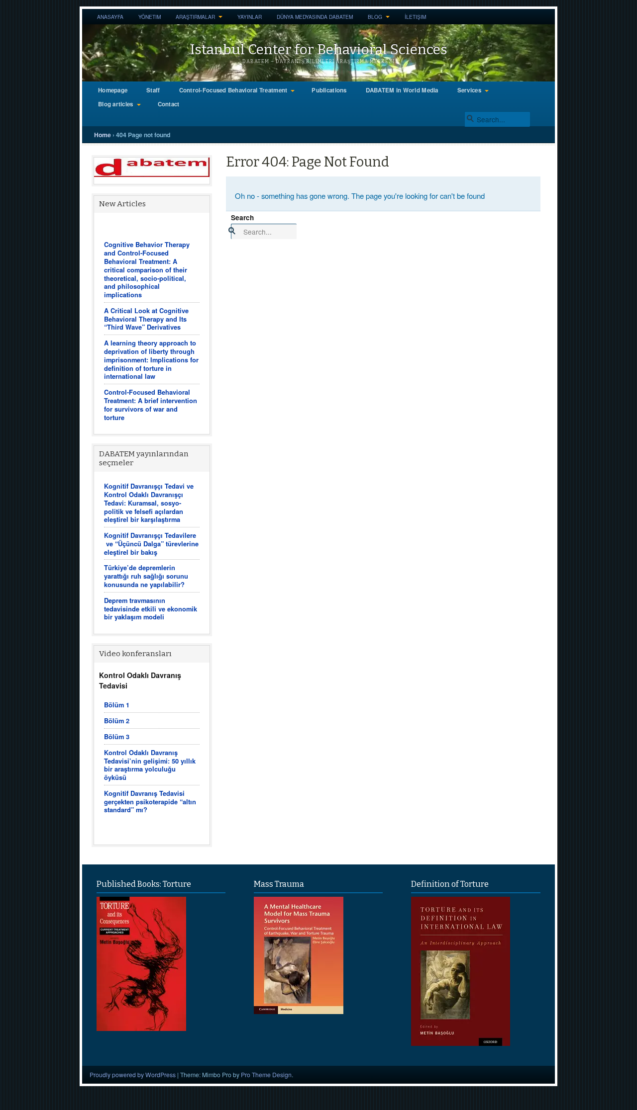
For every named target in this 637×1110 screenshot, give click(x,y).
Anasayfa (110, 16)
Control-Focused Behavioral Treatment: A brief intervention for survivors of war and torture (150, 404)
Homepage (112, 90)
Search (242, 217)
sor (170, 576)
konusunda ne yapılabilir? (144, 584)
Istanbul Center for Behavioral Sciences (318, 49)
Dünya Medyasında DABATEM (315, 16)
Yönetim (149, 16)
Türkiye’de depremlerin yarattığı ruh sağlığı (139, 572)
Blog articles (115, 104)
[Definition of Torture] (460, 1043)
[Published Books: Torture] (141, 1028)
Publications (329, 90)
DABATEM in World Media (402, 90)
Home (102, 134)
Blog (375, 16)
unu (182, 576)
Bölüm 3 (116, 736)
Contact (169, 104)
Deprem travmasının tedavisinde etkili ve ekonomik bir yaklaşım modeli (150, 609)
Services (469, 90)
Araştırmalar (195, 16)
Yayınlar (249, 16)
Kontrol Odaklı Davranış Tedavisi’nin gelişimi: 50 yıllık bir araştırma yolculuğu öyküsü (150, 765)
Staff (153, 90)
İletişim (415, 16)
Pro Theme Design (266, 1074)
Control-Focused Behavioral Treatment (233, 90)
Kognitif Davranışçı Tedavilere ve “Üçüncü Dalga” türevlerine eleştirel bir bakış (151, 543)
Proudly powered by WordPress (133, 1074)
